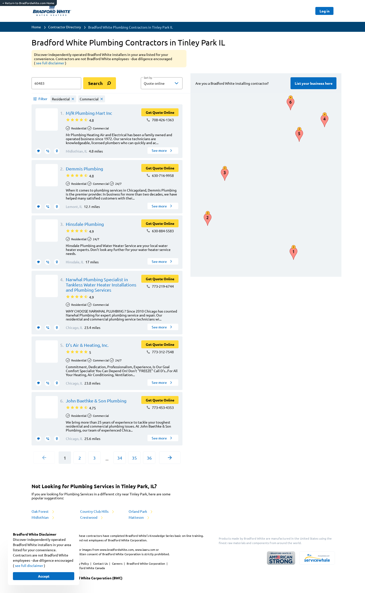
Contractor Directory (64, 27)
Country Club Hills (94, 511)
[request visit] (57, 151)
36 (149, 457)
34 (119, 457)
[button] (161, 83)
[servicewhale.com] (317, 558)
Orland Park (138, 511)
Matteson (137, 517)
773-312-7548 (162, 352)
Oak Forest (40, 511)
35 (134, 457)
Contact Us (101, 563)
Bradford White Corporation (146, 563)
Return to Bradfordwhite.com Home (28, 3)
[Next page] (170, 457)
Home (36, 27)
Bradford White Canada (89, 568)
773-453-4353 (162, 407)
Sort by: (148, 77)
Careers (117, 563)
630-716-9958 (162, 175)
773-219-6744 (162, 286)
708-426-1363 (162, 120)
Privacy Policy (80, 563)
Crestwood (89, 517)
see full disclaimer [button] (50, 63)
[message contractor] (38, 151)
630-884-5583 (162, 231)
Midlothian (40, 517)
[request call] (47, 151)
